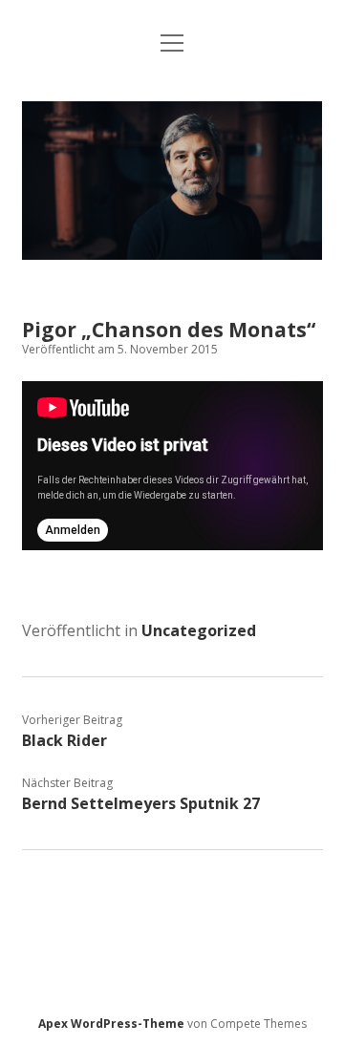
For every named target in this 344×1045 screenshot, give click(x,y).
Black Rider (64, 740)
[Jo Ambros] (172, 254)
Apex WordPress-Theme (111, 1023)
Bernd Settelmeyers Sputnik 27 (141, 803)
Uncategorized (198, 630)
